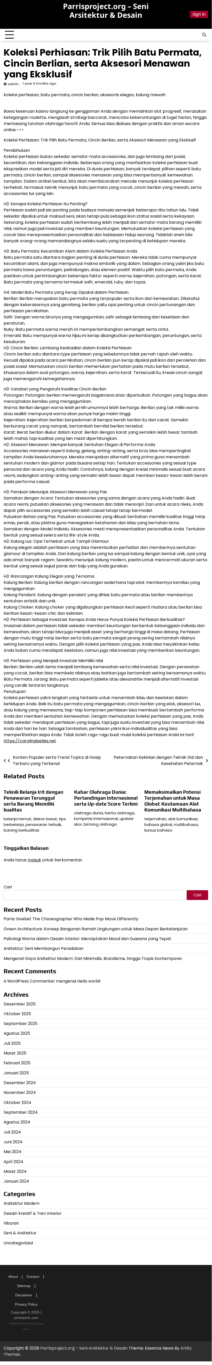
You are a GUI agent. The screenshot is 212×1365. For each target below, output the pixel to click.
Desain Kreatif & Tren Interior (32, 1213)
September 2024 (21, 1112)
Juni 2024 (13, 1142)
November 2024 (20, 1092)
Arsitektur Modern (22, 1203)
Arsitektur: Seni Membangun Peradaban (43, 948)
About (13, 1276)
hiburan (11, 1223)
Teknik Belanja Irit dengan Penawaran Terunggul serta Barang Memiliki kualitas (33, 801)
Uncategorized (18, 1243)
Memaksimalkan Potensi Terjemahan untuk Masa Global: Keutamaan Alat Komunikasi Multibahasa (172, 801)
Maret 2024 (15, 1171)
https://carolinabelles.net (30, 741)
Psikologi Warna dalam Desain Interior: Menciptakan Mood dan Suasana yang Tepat (87, 938)
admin (13, 84)
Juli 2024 (12, 1132)
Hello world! (88, 981)
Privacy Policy (26, 1304)
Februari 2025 (17, 1063)
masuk (34, 860)
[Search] (204, 35)
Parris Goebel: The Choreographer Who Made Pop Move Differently (71, 919)
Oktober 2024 (17, 1102)
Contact (33, 1276)
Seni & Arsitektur (20, 1233)
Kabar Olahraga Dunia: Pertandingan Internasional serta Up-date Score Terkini (106, 798)
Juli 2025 (12, 1043)
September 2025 (20, 1023)
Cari (8, 887)
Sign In (199, 14)
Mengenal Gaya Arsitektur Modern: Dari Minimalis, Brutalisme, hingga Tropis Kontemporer (93, 958)
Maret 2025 (15, 1053)
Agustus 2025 (17, 1033)
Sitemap (23, 1286)
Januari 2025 (16, 1073)
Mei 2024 (12, 1151)
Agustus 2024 (17, 1122)
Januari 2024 (16, 1181)
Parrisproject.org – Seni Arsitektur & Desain (106, 10)
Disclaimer (23, 1295)
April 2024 (13, 1161)
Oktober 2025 (17, 1013)
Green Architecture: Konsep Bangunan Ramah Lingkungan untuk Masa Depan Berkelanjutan (96, 929)
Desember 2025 (20, 1004)
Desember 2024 (20, 1082)
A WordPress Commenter (29, 981)
